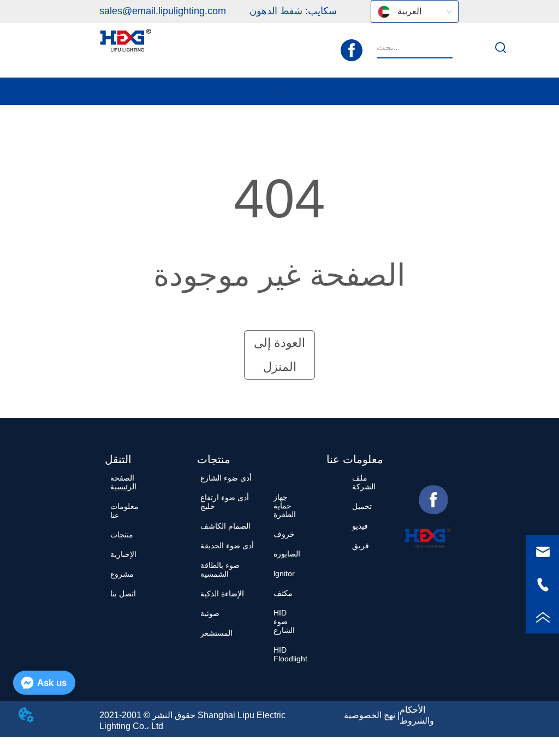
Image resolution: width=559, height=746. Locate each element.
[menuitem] (279, 91)
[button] (280, 91)
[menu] (279, 91)
